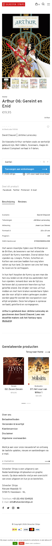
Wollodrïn (6, 321)
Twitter (16, 190)
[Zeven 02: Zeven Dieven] (13, 371)
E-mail (34, 190)
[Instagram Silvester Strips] (13, 508)
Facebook (7, 190)
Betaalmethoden (10, 419)
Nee (21, 543)
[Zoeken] (43, 4)
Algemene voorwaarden (14, 438)
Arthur (47, 118)
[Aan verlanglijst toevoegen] (48, 127)
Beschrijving (8, 202)
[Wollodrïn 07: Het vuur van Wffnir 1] (38, 371)
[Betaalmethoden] (14, 530)
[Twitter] (8, 508)
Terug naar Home (34, 352)
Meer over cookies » (33, 543)
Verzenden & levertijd (13, 424)
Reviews (22, 202)
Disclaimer (7, 433)
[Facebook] (3, 508)
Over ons (6, 415)
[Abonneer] (46, 461)
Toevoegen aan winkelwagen (19, 169)
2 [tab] (29, 403)
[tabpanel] (26, 45)
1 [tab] (24, 403)
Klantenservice (10, 429)
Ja (15, 543)
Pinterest (25, 190)
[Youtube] (18, 508)
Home (4, 97)
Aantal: (8, 162)
